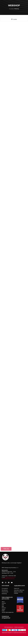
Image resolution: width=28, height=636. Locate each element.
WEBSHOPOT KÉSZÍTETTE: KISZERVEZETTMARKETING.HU (14, 632)
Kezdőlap (11, 8)
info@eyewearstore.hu (10, 577)
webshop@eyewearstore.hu (8, 578)
